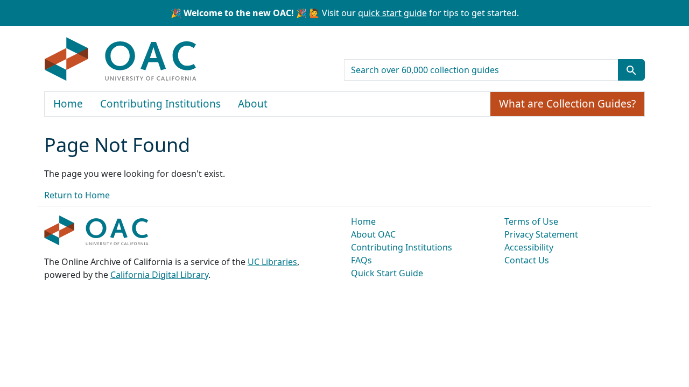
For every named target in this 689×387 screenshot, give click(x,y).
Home (68, 104)
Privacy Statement (541, 234)
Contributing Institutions (160, 104)
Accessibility (528, 247)
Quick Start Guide (387, 273)
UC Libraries (272, 262)
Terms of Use (531, 221)
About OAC (373, 234)
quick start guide (392, 13)
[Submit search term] (631, 70)
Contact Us (526, 260)
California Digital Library (159, 275)
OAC (121, 60)
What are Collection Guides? (567, 104)
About (253, 104)
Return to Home (77, 195)
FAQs (361, 260)
